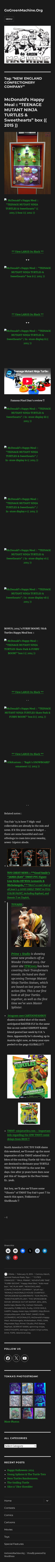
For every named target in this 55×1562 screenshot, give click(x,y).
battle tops (9, 1305)
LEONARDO (10, 1317)
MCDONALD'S (23, 1317)
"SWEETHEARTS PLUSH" (15, 1299)
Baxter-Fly (20, 1305)
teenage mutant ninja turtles (34, 1330)
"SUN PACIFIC (40, 1296)
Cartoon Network (34, 1305)
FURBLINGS (20, 1308)
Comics (39, 1274)
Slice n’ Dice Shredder (20, 1486)
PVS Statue (39, 1323)
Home (8, 1500)
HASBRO (33, 1311)
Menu (9, 19)
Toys (27, 1277)
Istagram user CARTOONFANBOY (26, 1015)
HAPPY (7, 1311)
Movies (8, 1529)
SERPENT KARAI (21, 1326)
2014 (39, 1302)
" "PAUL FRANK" (23, 1280)
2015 (44, 1302)
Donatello (9, 1308)
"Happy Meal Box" (28, 1283)
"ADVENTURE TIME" (40, 1280)
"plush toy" (38, 1289)
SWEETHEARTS (11, 1330)
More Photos (11, 1421)
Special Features (14, 1544)
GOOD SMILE (39, 1308)
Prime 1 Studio (20, 954)
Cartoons (9, 1522)
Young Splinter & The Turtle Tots (26, 1474)
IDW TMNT (26, 1314)
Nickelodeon (30, 1320)
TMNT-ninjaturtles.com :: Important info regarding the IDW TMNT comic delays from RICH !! (29, 1134)
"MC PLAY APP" (16, 1286)
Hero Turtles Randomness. (22, 1478)
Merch (46, 1274)
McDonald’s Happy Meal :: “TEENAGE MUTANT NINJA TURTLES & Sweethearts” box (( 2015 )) (25, 112)
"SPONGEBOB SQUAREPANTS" (19, 1296)
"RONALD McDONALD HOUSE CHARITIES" (24, 1292)
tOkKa (11, 1274)
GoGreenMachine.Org (23, 10)
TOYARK (16, 904)
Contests (9, 1508)
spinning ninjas (36, 1326)
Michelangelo (16, 1320)
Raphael (8, 1326)
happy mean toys (20, 1311)
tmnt (6, 1333)
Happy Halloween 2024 (20, 1470)
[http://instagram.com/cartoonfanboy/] (29, 1076)
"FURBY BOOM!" (12, 1283)
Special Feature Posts (14, 1277)
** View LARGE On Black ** (28, 251)
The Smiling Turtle (18, 1482)
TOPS (12, 1333)
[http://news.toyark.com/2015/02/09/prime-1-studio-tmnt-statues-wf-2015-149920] (31, 927)
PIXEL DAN (42, 1320)
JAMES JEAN (38, 1314)
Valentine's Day (23, 1333)
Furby (30, 1308)
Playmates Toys (11, 1323)
